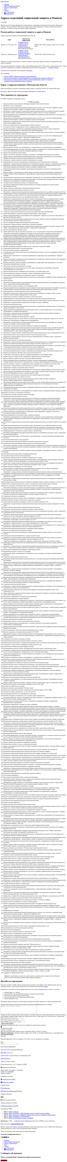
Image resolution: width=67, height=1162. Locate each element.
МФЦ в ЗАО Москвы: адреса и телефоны (21, 1118)
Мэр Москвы (6, 1088)
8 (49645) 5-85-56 (23, 50)
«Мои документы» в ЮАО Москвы (19, 1116)
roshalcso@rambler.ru (24, 53)
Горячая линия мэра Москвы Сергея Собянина (18, 81)
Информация (10, 13)
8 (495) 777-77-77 (7, 1052)
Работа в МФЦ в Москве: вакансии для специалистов (20, 76)
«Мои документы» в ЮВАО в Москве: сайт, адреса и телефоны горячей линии (32, 1115)
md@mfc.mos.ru (5, 1058)
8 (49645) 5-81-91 (23, 52)
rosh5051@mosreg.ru (24, 47)
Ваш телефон (5, 1021)
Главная (6, 4)
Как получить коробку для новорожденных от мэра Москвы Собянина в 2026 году (29, 78)
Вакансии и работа (8, 1082)
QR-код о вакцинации (10, 7)
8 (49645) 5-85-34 (23, 42)
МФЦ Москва (5, 1)
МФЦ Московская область (12, 6)
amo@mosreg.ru (22, 45)
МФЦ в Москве (14, 1111)
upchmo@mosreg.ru (23, 56)
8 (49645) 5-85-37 (23, 44)
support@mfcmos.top (17, 1124)
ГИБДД (6, 10)
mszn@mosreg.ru (23, 55)
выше (46, 986)
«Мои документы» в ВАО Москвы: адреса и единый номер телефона (29, 1113)
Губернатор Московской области (12, 1091)
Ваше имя (4, 1018)
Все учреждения (9, 12)
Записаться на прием (8, 1079)
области (29, 70)
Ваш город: (4, 1019)
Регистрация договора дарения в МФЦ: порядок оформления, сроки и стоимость (28, 79)
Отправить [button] (4, 1160)
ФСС (5, 9)
